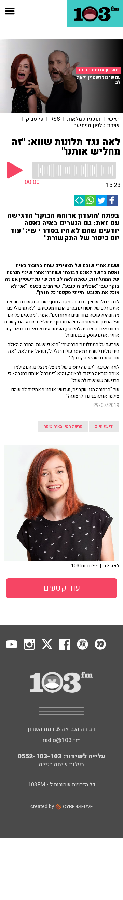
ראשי (113, 119)
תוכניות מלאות (83, 119)
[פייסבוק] (112, 200)
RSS (55, 119)
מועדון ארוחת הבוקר (98, 70)
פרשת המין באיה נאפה (63, 426)
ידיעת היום (104, 426)
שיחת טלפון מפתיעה (96, 125)
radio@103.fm (62, 740)
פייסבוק (34, 119)
